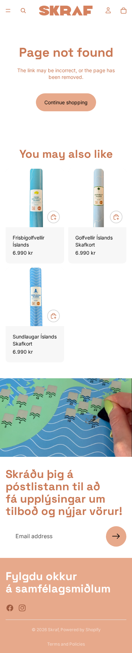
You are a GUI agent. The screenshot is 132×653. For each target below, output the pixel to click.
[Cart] (123, 10)
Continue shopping (66, 102)
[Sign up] (116, 536)
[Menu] (8, 10)
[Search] (23, 10)
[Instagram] (22, 607)
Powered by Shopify (81, 629)
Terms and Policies (66, 644)
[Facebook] (10, 607)
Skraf (53, 629)
